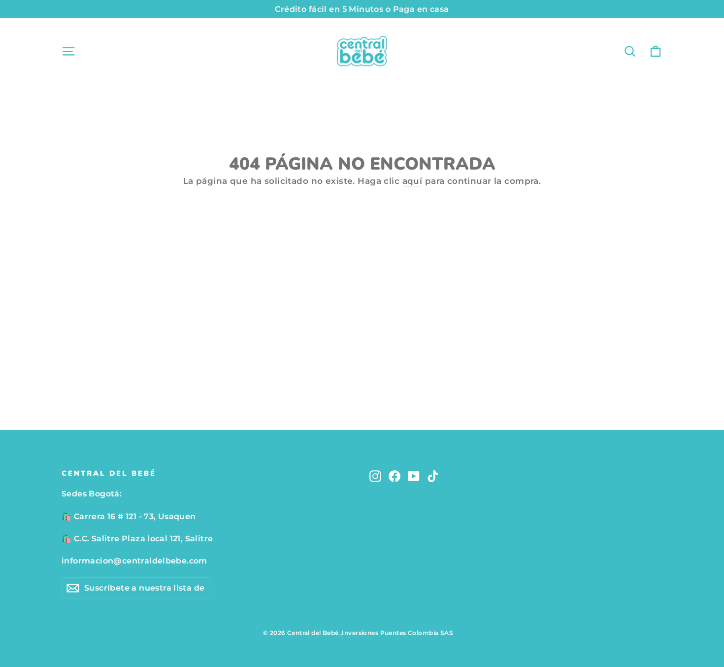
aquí (412, 181)
